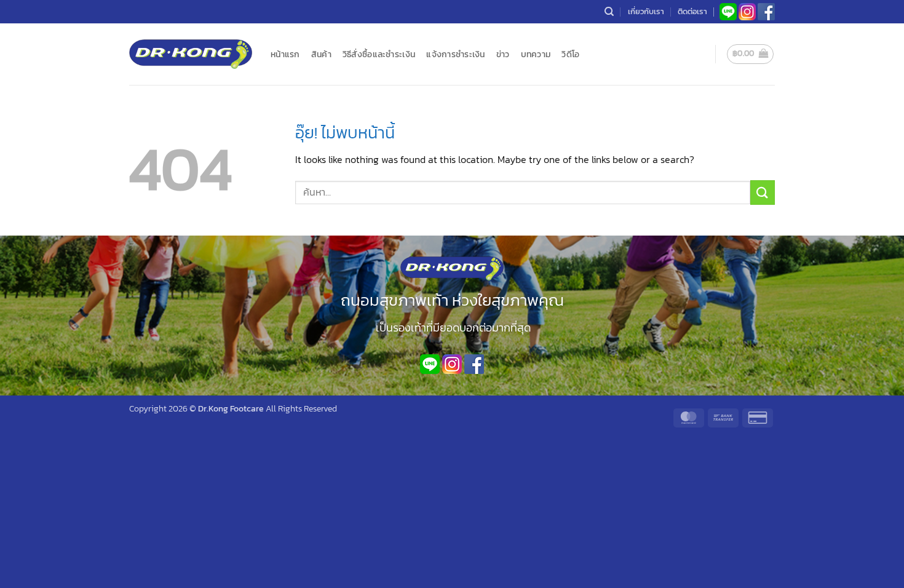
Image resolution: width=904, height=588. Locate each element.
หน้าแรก (285, 54)
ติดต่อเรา (692, 11)
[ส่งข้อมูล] (762, 192)
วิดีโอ (570, 54)
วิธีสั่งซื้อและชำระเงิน (379, 54)
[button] (750, 54)
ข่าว (503, 54)
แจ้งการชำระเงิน (455, 54)
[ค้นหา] (609, 11)
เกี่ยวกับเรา (646, 11)
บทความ (536, 54)
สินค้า (321, 54)
